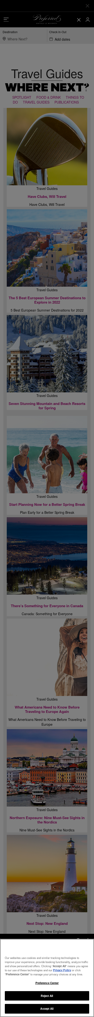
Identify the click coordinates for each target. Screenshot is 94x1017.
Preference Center (47, 983)
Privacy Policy (62, 970)
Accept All (47, 1008)
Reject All (47, 996)
